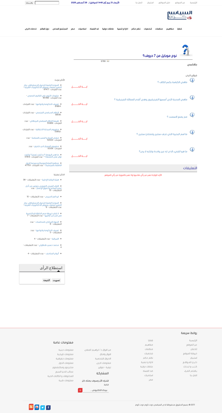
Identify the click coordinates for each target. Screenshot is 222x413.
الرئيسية (193, 3)
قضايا (179, 29)
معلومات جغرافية (64, 358)
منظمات (159, 29)
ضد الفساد (94, 29)
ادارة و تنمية (122, 29)
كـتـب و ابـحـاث (190, 366)
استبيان (150, 3)
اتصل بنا (139, 3)
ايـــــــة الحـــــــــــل (79, 87)
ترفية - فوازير (104, 367)
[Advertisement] (42, 60)
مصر (73, 29)
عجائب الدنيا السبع (64, 372)
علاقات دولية (108, 29)
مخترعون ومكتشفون (62, 367)
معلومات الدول (66, 363)
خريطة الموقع (190, 353)
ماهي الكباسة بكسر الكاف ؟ (172, 82)
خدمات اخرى (31, 29)
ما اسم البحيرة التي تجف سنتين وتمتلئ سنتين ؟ (162, 134)
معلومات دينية (66, 350)
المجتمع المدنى (60, 29)
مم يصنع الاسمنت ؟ (177, 117)
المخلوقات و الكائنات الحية (60, 376)
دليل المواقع (164, 3)
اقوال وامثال (105, 354)
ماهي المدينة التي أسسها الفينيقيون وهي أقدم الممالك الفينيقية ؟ (150, 99)
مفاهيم (170, 29)
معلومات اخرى (103, 363)
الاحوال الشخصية (103, 358)
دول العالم (44, 29)
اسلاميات (82, 29)
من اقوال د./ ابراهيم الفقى (97, 350)
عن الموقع (180, 3)
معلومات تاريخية (65, 354)
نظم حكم (136, 29)
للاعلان (194, 349)
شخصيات (148, 29)
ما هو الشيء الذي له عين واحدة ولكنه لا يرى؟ (163, 151)
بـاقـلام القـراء (190, 371)
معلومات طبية (66, 380)
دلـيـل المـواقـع (190, 362)
